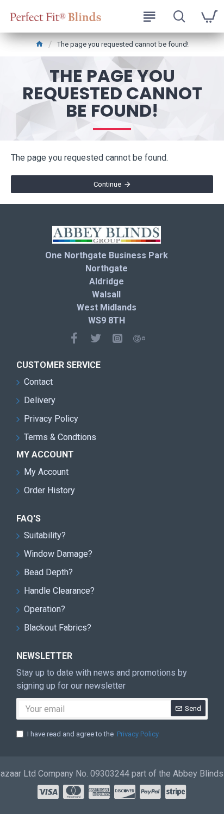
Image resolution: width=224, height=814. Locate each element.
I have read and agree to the (93, 734)
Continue (107, 184)
